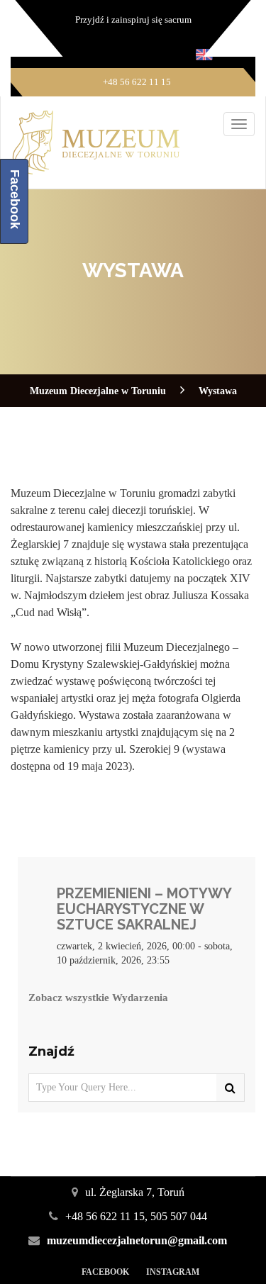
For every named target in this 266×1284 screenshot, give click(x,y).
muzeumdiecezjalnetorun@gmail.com (137, 1240)
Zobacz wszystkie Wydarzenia (98, 997)
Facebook (105, 1272)
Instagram (172, 1272)
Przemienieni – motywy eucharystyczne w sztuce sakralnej (144, 909)
